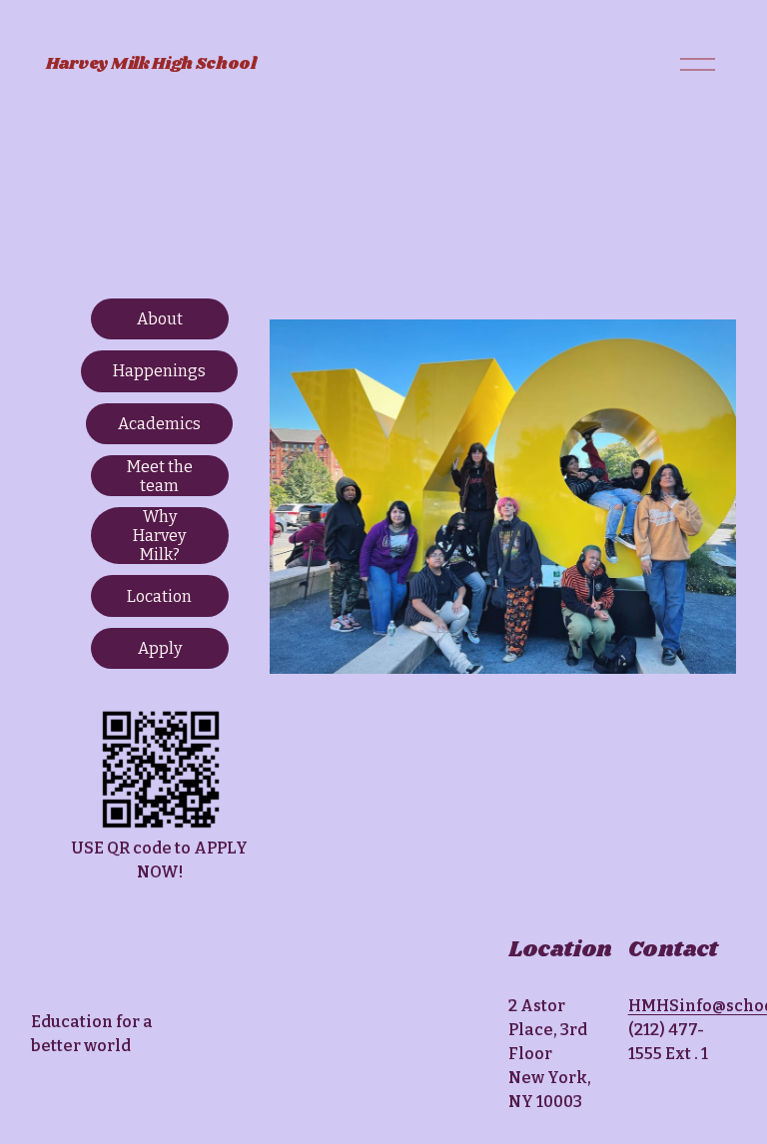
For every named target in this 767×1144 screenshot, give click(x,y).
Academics (159, 423)
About (160, 318)
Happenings (159, 370)
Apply (160, 648)
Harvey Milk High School (151, 64)
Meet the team (160, 476)
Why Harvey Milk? (159, 535)
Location (159, 596)
